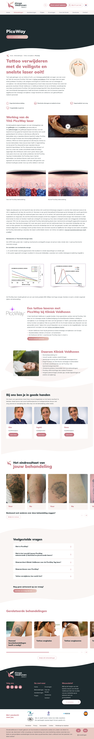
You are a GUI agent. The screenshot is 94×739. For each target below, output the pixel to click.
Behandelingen (18, 12)
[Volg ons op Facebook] (8, 687)
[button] (45, 5)
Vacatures (75, 12)
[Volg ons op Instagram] (12, 687)
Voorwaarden (43, 725)
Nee (85, 730)
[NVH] (86, 713)
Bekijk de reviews (13, 517)
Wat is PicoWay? (21, 546)
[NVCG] (66, 713)
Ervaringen (51, 12)
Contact (85, 12)
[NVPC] (30, 713)
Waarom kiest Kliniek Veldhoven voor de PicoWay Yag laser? (38, 562)
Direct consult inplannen (58, 5)
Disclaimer (28, 725)
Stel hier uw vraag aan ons (23, 591)
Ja (78, 730)
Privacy (35, 725)
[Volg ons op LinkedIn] (16, 687)
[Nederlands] (86, 5)
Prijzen (42, 12)
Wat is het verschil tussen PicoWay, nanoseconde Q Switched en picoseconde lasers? (33, 554)
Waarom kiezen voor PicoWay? (27, 569)
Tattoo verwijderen (29, 55)
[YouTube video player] (68, 126)
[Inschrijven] (78, 702)
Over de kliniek (64, 12)
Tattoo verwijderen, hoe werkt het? (28, 576)
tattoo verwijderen (39, 79)
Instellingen (83, 735)
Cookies (51, 725)
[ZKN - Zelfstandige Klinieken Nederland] (48, 713)
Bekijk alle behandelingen (47, 658)
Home (8, 12)
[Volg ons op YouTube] (20, 687)
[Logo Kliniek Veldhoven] (16, 5)
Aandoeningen (31, 12)
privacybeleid (66, 697)
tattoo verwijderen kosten (56, 327)
